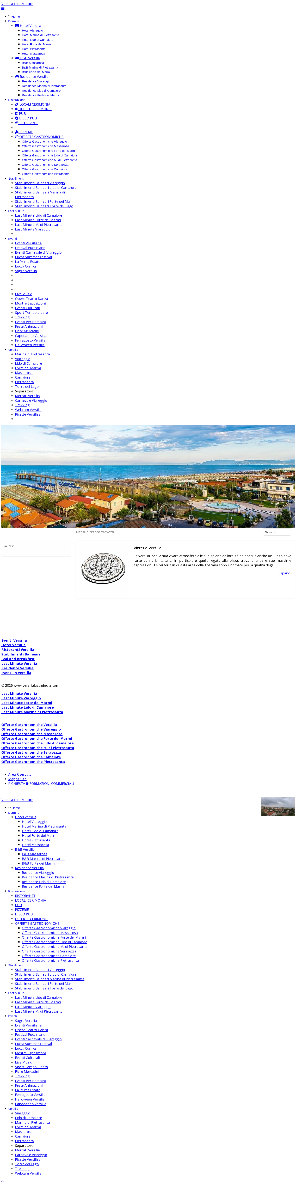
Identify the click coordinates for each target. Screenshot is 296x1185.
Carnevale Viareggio (31, 400)
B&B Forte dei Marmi (36, 72)
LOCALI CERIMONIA (34, 104)
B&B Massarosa (33, 63)
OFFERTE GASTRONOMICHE (41, 136)
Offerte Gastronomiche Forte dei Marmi (49, 151)
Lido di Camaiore (28, 363)
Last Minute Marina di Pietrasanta (32, 712)
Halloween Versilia (30, 345)
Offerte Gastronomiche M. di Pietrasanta (49, 160)
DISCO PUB (27, 118)
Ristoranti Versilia (17, 649)
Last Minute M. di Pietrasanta (39, 224)
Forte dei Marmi (28, 368)
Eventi (12, 238)
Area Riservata (20, 774)
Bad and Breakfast (18, 659)
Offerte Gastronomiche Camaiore (44, 169)
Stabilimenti (16, 178)
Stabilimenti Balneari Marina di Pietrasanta (49, 979)
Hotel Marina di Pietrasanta (40, 35)
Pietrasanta (24, 382)
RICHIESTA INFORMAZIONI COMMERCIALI (41, 783)
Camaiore (22, 377)
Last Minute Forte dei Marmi (38, 220)
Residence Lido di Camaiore (41, 90)
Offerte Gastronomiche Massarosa (45, 146)
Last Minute (16, 211)
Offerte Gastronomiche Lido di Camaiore (49, 155)
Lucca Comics (25, 266)
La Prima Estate (27, 261)
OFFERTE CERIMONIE (35, 109)
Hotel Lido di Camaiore (37, 39)
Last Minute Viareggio (33, 229)
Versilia (13, 349)
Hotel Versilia (30, 25)
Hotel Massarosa (33, 53)
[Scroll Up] (2, 1181)
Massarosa (24, 372)
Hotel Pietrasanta (34, 49)
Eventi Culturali (27, 308)
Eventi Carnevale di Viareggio (38, 252)
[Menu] (2, 8)
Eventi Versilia (14, 640)
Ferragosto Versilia (30, 340)
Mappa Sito (17, 779)
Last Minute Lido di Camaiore (38, 215)
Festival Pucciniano (30, 247)
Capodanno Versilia (30, 335)
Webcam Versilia (28, 409)
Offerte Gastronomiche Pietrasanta (46, 174)
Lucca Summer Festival (33, 257)
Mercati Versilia (27, 395)
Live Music (23, 294)
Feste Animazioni (29, 326)
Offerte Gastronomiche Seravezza (45, 164)
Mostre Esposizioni (30, 303)
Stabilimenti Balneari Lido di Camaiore (46, 187)
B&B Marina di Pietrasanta (40, 67)
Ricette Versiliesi (28, 414)
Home (16, 16)
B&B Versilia (29, 58)
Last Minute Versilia (19, 663)
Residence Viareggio (36, 81)
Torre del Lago (27, 386)
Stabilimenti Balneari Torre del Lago (44, 206)
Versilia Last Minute (17, 3)
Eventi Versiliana (28, 243)
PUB (22, 113)
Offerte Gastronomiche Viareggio (44, 141)
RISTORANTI (28, 122)
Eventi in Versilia (16, 672)
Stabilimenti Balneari (20, 654)
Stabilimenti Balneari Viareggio (40, 183)
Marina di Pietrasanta (32, 354)
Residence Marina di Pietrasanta (44, 86)
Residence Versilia (33, 76)
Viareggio (22, 358)
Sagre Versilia (26, 271)
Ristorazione (16, 100)
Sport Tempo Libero (31, 312)
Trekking (22, 317)
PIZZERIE (25, 132)
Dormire (13, 21)
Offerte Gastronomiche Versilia (29, 724)
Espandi (284, 573)
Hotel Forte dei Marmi (37, 44)
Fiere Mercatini (27, 331)
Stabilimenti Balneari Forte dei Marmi (45, 201)
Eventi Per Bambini (30, 321)
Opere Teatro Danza (31, 298)
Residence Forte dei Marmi (40, 95)
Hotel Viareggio (32, 30)
